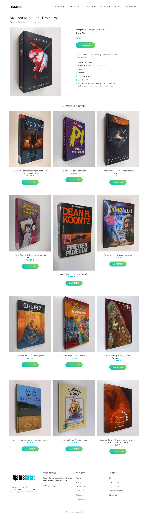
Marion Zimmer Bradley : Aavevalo (117, 255)
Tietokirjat (59, 6)
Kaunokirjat (74, 6)
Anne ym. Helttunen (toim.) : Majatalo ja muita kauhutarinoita (30, 172)
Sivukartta (113, 495)
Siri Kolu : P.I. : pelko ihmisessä (74, 171)
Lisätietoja (85, 45)
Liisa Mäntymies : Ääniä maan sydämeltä (30, 440)
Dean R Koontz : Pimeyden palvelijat (74, 274)
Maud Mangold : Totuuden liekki (74, 356)
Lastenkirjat (80, 486)
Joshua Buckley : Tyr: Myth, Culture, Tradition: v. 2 (118, 357)
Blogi (117, 6)
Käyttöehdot (114, 486)
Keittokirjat (105, 6)
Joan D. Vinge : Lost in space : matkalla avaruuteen (118, 172)
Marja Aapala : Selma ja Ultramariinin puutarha (30, 256)
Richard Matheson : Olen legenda (30, 356)
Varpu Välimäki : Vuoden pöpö (74, 440)
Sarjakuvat (90, 6)
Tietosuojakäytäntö (117, 491)
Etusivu (12, 22)
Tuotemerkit (130, 6)
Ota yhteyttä (114, 482)
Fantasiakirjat (100, 30)
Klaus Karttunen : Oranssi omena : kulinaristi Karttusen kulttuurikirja (118, 441)
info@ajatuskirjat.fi (50, 485)
